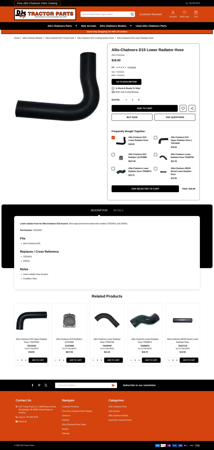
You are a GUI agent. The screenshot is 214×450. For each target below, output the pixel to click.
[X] (45, 385)
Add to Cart (144, 108)
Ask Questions (175, 117)
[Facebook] (32, 385)
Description (99, 210)
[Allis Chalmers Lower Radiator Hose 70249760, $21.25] (107, 320)
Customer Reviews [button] (150, 14)
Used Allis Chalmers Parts (151, 26)
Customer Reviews (70, 407)
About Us (66, 416)
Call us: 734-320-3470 (28, 417)
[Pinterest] (39, 385)
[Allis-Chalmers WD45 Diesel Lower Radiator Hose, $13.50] (182, 320)
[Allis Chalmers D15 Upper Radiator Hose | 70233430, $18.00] (31, 320)
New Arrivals (88, 26)
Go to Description (126, 82)
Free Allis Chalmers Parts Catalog (77, 411)
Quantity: (116, 100)
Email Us (23, 421)
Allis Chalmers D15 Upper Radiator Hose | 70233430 (181, 140)
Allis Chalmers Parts (60, 26)
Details (118, 210)
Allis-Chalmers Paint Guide (74, 424)
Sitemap (65, 433)
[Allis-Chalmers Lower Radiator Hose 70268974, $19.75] (145, 320)
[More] (76, 26)
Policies (65, 420)
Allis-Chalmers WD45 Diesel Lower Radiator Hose (181, 171)
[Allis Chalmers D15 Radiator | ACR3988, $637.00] (69, 320)
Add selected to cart (145, 188)
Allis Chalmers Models (113, 26)
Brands (65, 429)
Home (16, 38)
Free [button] (37, 3)
